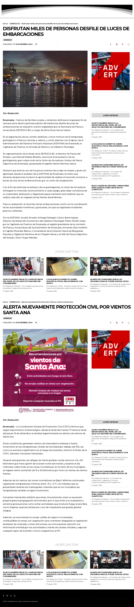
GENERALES (15, 24)
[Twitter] (14, 2)
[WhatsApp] (128, 44)
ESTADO (95, 163)
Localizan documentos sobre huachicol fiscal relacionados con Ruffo (110, 146)
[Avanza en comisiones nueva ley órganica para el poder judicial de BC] (110, 266)
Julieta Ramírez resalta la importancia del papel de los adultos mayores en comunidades (109, 125)
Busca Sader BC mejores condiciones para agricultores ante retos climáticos (110, 188)
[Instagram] (7, 2)
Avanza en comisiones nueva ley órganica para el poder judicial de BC (109, 167)
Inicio (5, 24)
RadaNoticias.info (47, 44)
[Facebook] (3, 2)
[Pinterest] (122, 44)
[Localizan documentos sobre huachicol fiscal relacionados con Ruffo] (66, 266)
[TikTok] (11, 2)
